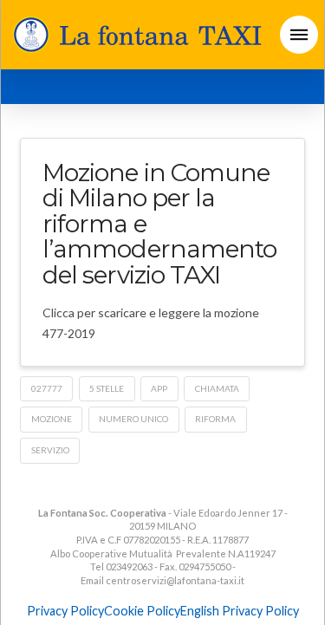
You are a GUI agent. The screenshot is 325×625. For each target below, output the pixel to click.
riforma (215, 418)
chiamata (217, 388)
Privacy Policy (65, 610)
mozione (51, 418)
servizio (50, 450)
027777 (46, 388)
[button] (299, 35)
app (159, 388)
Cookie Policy (142, 610)
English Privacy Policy (239, 610)
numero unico (133, 418)
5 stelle (106, 388)
